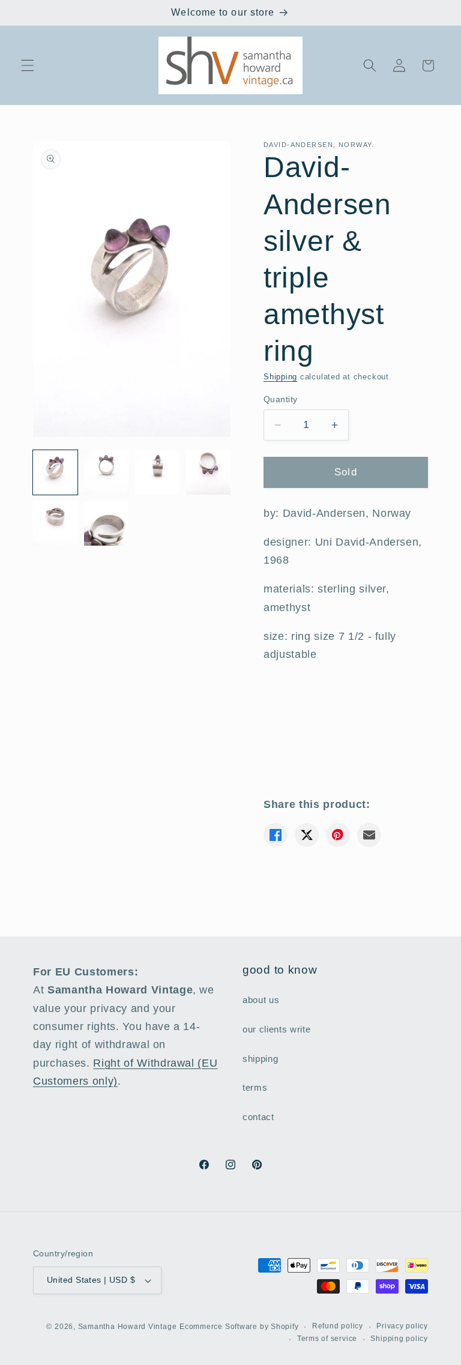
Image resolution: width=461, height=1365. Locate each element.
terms (255, 1087)
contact (258, 1117)
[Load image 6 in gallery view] (106, 523)
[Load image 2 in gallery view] (106, 472)
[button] (27, 65)
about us (261, 1000)
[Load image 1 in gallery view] (55, 472)
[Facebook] (276, 835)
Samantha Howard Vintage (127, 1326)
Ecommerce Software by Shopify (238, 1326)
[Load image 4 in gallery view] (208, 472)
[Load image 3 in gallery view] (157, 472)
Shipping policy (399, 1338)
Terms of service (327, 1338)
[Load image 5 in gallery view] (55, 523)
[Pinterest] (338, 835)
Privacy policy (402, 1326)
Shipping (280, 376)
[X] (307, 835)
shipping (260, 1058)
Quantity (281, 399)
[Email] (369, 835)
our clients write (276, 1029)
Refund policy (337, 1326)
